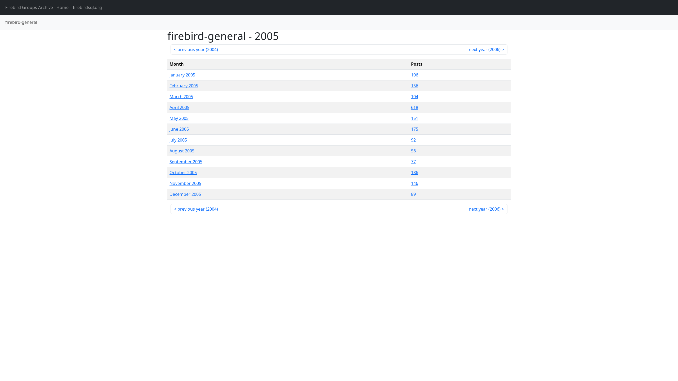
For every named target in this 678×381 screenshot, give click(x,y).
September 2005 (186, 162)
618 (414, 107)
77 (413, 162)
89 (413, 194)
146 (414, 183)
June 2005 (179, 129)
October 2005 (183, 172)
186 (414, 172)
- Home (37, 7)
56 (413, 151)
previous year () (197, 49)
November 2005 (185, 183)
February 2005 (184, 86)
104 (414, 96)
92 (413, 140)
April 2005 (179, 107)
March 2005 (181, 96)
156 (414, 86)
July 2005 (178, 140)
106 (414, 75)
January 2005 (182, 75)
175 (414, 129)
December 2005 (185, 194)
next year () (485, 49)
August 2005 (182, 151)
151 (414, 118)
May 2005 (179, 118)
